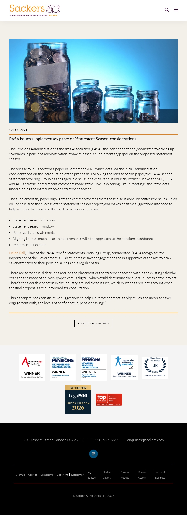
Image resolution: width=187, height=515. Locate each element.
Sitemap (20, 474)
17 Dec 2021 (18, 130)
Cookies (32, 474)
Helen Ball (17, 253)
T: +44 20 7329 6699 (103, 439)
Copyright (62, 474)
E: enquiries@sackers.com (144, 439)
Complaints (46, 474)
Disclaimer (77, 474)
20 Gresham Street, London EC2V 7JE (52, 439)
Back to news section (93, 323)
